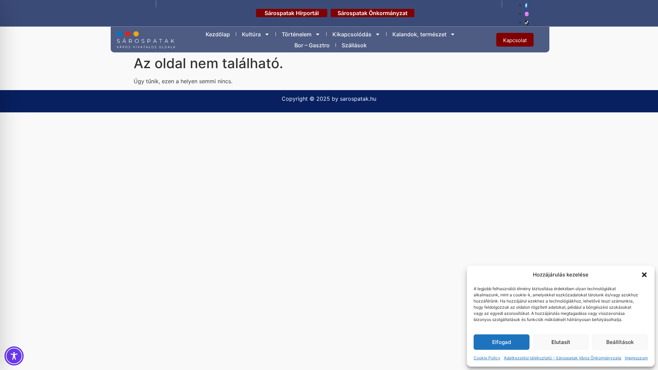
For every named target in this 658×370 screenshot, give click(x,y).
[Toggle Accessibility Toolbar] (14, 356)
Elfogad (501, 342)
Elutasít (560, 342)
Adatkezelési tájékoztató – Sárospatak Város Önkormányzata (562, 357)
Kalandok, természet (419, 34)
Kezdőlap (218, 34)
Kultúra (251, 34)
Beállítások (620, 342)
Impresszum (636, 357)
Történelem (297, 34)
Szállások (354, 45)
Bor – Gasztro (312, 45)
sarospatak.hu (358, 98)
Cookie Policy (487, 357)
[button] (644, 274)
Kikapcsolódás (351, 34)
